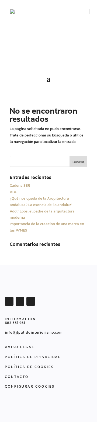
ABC (13, 192)
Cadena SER (20, 185)
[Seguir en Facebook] (9, 301)
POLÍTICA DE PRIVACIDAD (33, 356)
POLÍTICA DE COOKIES (29, 366)
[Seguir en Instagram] (30, 301)
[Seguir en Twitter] (20, 301)
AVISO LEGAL (19, 346)
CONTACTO (17, 376)
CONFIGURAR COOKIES (30, 386)
